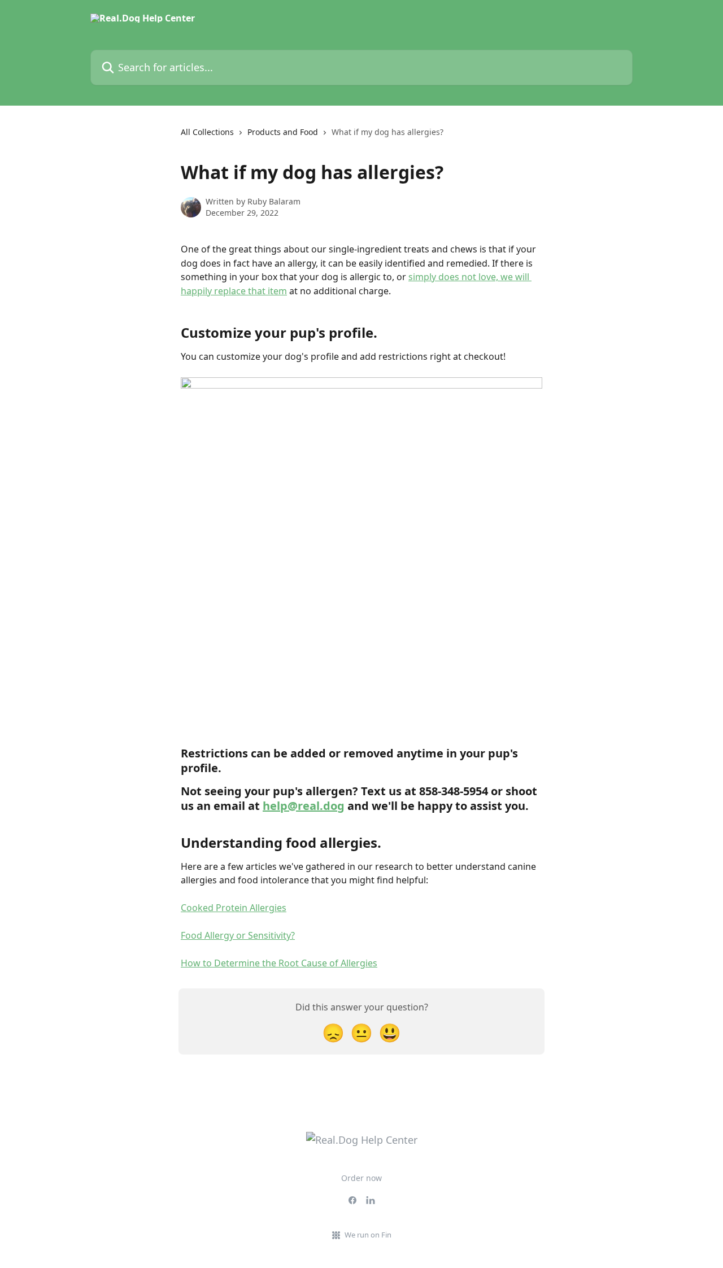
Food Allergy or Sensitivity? (238, 935)
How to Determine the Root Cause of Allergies (279, 963)
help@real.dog (304, 805)
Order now (361, 1178)
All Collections (207, 132)
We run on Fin (368, 1235)
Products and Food (282, 132)
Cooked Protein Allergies (233, 907)
